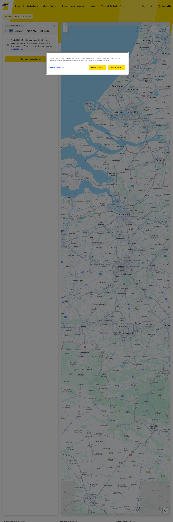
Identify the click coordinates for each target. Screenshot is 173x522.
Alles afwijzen (116, 67)
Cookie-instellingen (57, 67)
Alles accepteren (97, 67)
